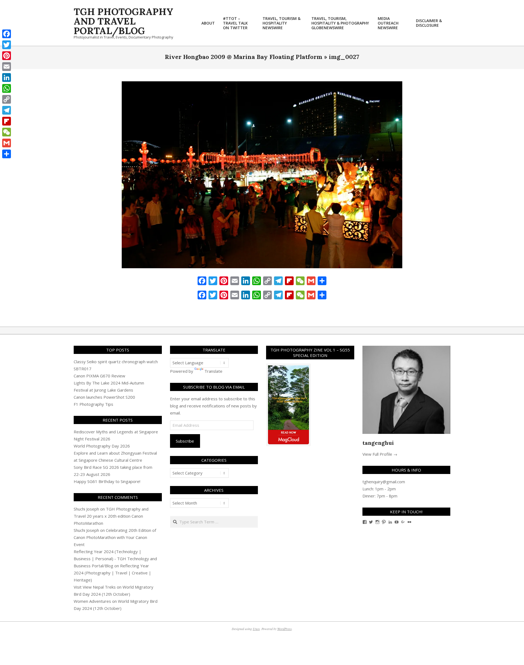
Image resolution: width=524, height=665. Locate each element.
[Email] (6, 66)
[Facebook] (6, 33)
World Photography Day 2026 (102, 446)
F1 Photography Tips (93, 404)
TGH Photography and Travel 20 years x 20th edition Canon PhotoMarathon (111, 516)
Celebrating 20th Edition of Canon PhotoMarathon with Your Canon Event (115, 537)
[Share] (6, 153)
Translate (213, 371)
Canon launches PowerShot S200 (104, 397)
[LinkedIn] (6, 77)
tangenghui (378, 442)
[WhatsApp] (6, 88)
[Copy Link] (6, 99)
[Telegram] (6, 110)
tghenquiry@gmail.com (383, 481)
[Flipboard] (6, 121)
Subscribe (185, 441)
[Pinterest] (6, 55)
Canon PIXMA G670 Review (99, 375)
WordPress (284, 629)
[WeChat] (6, 132)
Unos (256, 629)
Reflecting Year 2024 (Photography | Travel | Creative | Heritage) (112, 573)
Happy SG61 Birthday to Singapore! (107, 481)
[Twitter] (6, 44)
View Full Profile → (379, 454)
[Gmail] (6, 143)
